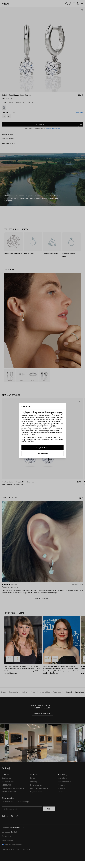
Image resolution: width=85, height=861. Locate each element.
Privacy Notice (58, 439)
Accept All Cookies (42, 448)
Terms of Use (28, 441)
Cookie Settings (42, 453)
